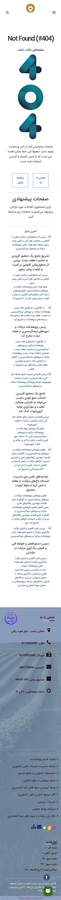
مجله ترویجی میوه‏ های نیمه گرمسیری (33, 787)
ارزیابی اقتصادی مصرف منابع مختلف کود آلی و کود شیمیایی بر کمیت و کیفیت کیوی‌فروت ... (30, 421)
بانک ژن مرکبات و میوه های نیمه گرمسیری (31, 816)
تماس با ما (40, 180)
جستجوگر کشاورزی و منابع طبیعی (36, 773)
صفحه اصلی (20, 180)
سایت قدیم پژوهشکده (42, 759)
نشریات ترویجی (46, 802)
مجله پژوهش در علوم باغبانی (39, 780)
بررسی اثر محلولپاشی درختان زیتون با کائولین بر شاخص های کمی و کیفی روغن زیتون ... (30, 279)
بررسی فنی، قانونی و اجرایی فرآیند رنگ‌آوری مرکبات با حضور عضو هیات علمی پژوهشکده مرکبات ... (30, 562)
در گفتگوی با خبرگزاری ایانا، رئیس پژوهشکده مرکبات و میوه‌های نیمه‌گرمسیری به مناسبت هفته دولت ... (31, 345)
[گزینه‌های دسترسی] (46, 877)
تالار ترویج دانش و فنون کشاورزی (36, 794)
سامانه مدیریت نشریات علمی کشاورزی (33, 766)
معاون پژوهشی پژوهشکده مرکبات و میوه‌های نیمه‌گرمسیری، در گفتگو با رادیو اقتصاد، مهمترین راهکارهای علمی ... (30, 499)
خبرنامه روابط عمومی (43, 809)
